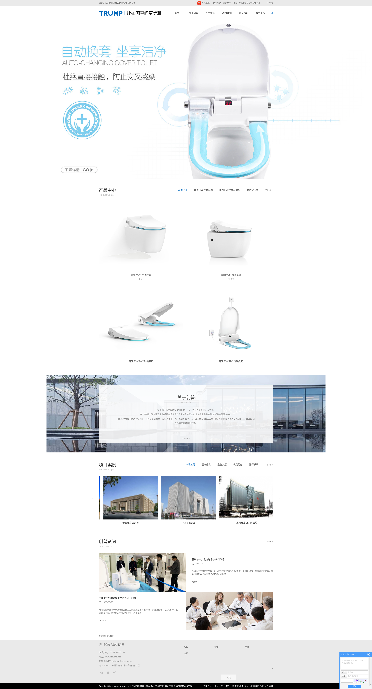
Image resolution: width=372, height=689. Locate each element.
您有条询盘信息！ (253, 3)
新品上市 (183, 190)
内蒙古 (256, 686)
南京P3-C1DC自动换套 (231, 361)
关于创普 (193, 13)
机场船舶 (238, 464)
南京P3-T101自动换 (141, 275)
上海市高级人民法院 (220, 523)
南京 (237, 686)
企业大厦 (222, 464)
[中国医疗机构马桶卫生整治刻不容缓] (229, 611)
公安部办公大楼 (104, 523)
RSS (235, 3)
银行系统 (253, 464)
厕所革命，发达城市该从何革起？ (209, 559)
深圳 (271, 686)
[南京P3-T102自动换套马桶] (231, 237)
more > (269, 190)
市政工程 (190, 464)
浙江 (241, 686)
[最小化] (368, 654)
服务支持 (260, 13)
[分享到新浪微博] (114, 672)
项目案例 (227, 13)
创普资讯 (243, 13)
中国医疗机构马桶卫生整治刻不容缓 (117, 598)
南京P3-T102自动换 (231, 275)
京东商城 (205, 3)
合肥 (262, 686)
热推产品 (207, 686)
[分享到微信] (101, 672)
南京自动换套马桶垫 (229, 190)
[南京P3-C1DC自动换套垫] (231, 323)
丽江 (266, 686)
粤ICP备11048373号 (183, 686)
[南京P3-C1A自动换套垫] (141, 323)
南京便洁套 (252, 190)
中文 (271, 3)
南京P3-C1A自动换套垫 (141, 361)
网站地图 (227, 3)
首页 (177, 13)
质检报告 (110, 636)
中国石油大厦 (163, 523)
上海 (232, 686)
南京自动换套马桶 (203, 190)
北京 (250, 686)
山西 (246, 686)
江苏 (227, 686)
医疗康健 (206, 464)
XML (241, 3)
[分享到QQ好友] (108, 672)
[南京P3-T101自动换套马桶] (141, 237)
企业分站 (217, 3)
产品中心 (210, 13)
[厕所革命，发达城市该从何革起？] (142, 572)
